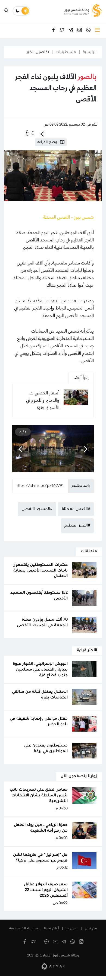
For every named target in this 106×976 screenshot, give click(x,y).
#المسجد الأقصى (36, 509)
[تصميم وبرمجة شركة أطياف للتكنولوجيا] (53, 966)
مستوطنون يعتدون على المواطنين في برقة (46, 748)
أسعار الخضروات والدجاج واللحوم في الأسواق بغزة (42, 400)
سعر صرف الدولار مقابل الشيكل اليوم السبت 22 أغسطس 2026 (46, 890)
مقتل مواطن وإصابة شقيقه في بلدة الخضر (39, 721)
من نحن (91, 928)
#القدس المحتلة (76, 509)
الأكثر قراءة (87, 650)
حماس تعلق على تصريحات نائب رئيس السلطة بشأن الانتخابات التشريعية (39, 795)
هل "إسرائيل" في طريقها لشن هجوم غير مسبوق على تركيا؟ (40, 858)
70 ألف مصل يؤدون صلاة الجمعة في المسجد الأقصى (42, 622)
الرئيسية (89, 52)
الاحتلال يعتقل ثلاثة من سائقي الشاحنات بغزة (40, 695)
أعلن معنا (51, 928)
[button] (85, 448)
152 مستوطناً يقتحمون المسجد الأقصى (39, 596)
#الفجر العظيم (77, 525)
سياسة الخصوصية (23, 928)
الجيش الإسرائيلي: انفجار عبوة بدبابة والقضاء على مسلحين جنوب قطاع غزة (40, 669)
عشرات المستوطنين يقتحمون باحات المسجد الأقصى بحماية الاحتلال (40, 570)
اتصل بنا (72, 928)
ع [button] (32, 132)
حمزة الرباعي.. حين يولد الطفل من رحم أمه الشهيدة (41, 828)
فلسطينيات (65, 52)
